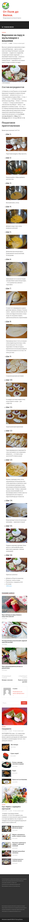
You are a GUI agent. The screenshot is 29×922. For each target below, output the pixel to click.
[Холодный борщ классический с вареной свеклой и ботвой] (14, 639)
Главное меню (9, 27)
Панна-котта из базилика (19, 779)
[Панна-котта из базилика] (6, 783)
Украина (4, 32)
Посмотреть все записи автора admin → (18, 693)
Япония (4, 726)
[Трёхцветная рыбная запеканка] (6, 856)
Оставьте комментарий (18, 43)
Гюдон (14, 770)
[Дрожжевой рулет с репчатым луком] (6, 831)
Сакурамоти (6, 729)
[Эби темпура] (5, 750)
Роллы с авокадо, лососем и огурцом (18, 763)
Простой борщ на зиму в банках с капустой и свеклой (12, 615)
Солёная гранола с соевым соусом (17, 860)
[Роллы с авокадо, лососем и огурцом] (6, 767)
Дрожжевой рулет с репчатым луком (18, 827)
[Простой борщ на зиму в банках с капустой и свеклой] (14, 613)
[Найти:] (14, 703)
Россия (3, 804)
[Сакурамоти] (14, 725)
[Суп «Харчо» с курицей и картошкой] (14, 803)
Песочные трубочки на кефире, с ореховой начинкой (19, 844)
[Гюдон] (6, 776)
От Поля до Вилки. (11, 13)
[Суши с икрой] (5, 759)
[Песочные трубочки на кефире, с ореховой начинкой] (6, 847)
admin (10, 43)
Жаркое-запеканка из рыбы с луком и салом (19, 835)
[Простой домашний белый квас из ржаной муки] (14, 664)
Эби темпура (14, 744)
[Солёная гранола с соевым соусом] (6, 864)
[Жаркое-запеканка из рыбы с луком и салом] (6, 839)
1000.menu (9, 586)
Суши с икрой (15, 753)
